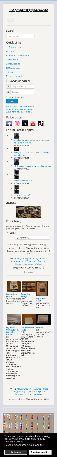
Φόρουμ (10, 71)
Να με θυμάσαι (16, 97)
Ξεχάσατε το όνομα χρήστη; (20, 108)
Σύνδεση (12, 101)
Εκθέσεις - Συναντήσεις (17, 55)
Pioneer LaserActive (23, 180)
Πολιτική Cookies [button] (13, 441)
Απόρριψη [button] (15, 452)
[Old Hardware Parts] (29, 325)
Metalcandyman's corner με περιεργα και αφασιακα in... (31, 141)
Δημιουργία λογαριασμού (19, 106)
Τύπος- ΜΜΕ (12, 59)
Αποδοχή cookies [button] (40, 452)
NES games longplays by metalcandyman (32, 165)
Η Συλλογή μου (14, 47)
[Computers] (14, 291)
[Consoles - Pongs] (29, 291)
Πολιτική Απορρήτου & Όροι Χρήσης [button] (24, 445)
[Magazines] (42, 295)
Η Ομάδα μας (13, 67)
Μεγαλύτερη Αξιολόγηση (29, 258)
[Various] (44, 325)
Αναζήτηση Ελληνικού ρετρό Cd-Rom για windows (31, 153)
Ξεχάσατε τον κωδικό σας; (19, 111)
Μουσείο (10, 51)
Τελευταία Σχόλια (35, 261)
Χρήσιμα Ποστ (13, 63)
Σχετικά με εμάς (14, 76)
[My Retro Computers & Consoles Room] (14, 325)
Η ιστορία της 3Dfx (23, 195)
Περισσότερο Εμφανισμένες (28, 263)
